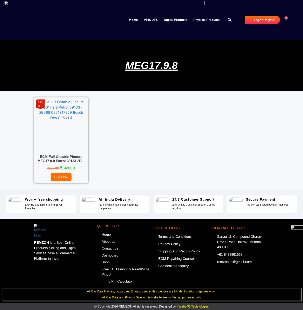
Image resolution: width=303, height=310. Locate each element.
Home (133, 19)
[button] (230, 20)
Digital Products (175, 19)
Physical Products (206, 19)
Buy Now (61, 177)
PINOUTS (151, 19)
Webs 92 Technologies (194, 306)
